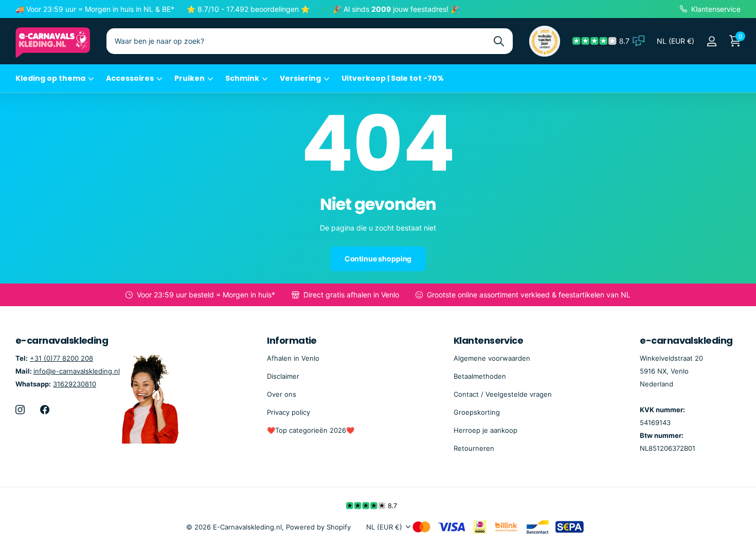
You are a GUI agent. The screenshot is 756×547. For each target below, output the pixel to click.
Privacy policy (288, 412)
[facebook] (44, 409)
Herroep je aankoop (485, 430)
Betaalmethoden (480, 376)
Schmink (242, 78)
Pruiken (189, 78)
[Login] (711, 41)
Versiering (300, 78)
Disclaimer (283, 376)
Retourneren (474, 448)
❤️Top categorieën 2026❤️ (310, 430)
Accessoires (130, 78)
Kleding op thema (50, 78)
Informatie (292, 340)
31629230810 (74, 384)
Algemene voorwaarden (492, 358)
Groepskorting (477, 412)
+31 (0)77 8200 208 (61, 358)
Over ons (281, 394)
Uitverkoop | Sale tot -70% (392, 78)
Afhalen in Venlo (293, 358)
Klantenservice (488, 340)
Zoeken (498, 41)
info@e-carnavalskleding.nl (76, 371)
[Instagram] (20, 409)
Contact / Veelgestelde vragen (503, 394)
